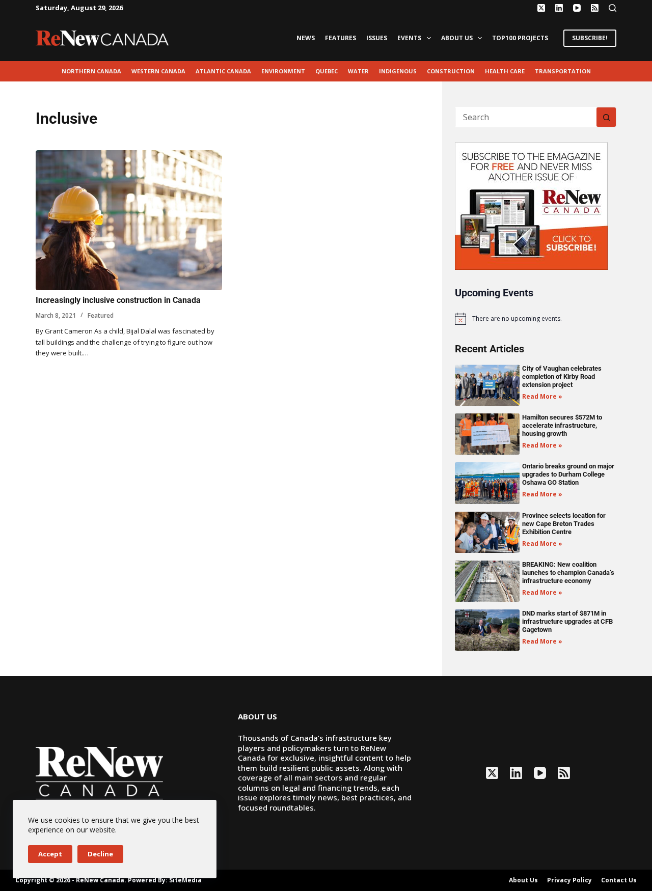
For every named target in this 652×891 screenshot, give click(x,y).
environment (283, 71)
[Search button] (606, 117)
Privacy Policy (569, 880)
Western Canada (158, 71)
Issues (376, 38)
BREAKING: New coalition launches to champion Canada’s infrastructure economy (568, 572)
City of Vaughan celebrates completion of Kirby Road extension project (562, 376)
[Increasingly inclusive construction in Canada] (129, 220)
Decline (100, 853)
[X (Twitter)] (541, 8)
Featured (101, 315)
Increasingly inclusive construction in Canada (118, 300)
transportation (563, 71)
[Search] (612, 8)
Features (340, 38)
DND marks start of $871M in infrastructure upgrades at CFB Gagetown (567, 621)
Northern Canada (91, 71)
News (305, 38)
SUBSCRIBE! (590, 38)
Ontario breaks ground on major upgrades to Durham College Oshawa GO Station (568, 474)
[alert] (535, 319)
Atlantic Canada (223, 71)
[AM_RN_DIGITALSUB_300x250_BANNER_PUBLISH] (531, 205)
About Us (457, 38)
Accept (50, 853)
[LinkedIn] (559, 8)
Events (409, 38)
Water (358, 71)
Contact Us (619, 880)
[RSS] (595, 8)
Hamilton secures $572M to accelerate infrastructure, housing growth (562, 425)
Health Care (505, 71)
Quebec (326, 71)
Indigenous (398, 71)
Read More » (542, 396)
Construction (451, 71)
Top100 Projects (520, 38)
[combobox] (525, 117)
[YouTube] (577, 8)
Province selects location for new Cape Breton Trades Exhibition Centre (564, 524)
